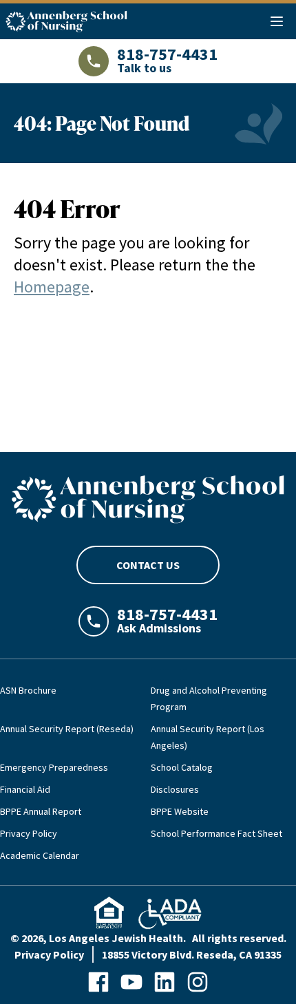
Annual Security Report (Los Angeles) (207, 737)
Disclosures (175, 789)
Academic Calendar (39, 855)
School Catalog (182, 767)
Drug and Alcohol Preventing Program (209, 698)
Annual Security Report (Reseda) (67, 729)
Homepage (51, 286)
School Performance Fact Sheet (216, 833)
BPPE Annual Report (40, 811)
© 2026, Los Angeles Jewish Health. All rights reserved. (148, 938)
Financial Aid (25, 789)
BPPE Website (180, 811)
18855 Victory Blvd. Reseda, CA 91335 (192, 954)
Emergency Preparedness (54, 767)
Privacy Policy (28, 833)
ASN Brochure (28, 690)
